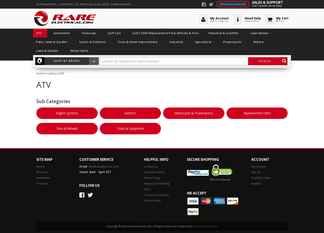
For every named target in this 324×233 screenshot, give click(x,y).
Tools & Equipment (130, 128)
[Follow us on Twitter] (211, 5)
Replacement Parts (257, 113)
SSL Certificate (220, 179)
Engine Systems (67, 113)
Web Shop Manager (205, 226)
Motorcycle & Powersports (193, 113)
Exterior (130, 113)
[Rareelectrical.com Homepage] (65, 19)
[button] (40, 33)
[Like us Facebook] (204, 5)
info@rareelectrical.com (104, 166)
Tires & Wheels (67, 128)
